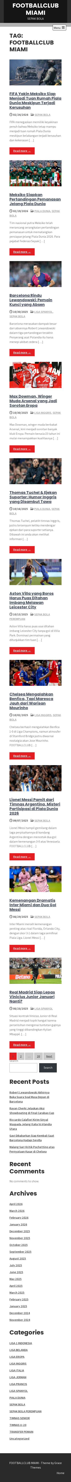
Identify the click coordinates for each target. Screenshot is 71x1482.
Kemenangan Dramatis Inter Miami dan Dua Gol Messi (32, 905)
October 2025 (18, 1245)
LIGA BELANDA (18, 1350)
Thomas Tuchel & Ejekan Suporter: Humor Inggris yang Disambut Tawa (33, 497)
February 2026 (18, 1218)
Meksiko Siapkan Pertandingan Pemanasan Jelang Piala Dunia (35, 199)
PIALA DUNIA (42, 211)
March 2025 (16, 1293)
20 (38, 1056)
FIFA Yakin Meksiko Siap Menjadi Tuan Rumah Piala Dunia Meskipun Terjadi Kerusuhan (35, 100)
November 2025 (19, 1238)
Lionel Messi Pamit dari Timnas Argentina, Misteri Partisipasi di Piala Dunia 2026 (34, 806)
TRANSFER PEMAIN (21, 1432)
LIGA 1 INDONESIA (20, 1343)
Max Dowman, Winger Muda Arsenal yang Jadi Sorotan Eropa (33, 401)
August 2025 (17, 1258)
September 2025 (20, 1252)
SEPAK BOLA (42, 115)
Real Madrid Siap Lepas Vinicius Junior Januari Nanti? (32, 997)
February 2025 (18, 1299)
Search (13, 1061)
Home (60, 1473)
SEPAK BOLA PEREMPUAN (25, 1411)
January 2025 (18, 1306)
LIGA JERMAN (17, 1377)
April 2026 (16, 1204)
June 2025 (16, 1272)
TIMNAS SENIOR (19, 1418)
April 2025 (16, 1286)
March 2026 (16, 1211)
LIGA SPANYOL (43, 312)
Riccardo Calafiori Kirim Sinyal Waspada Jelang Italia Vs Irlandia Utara (30, 1124)
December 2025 (19, 1231)
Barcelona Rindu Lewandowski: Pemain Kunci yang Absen (30, 300)
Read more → (22, 151)
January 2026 (18, 1224)
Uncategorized (19, 1439)
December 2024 (19, 1313)
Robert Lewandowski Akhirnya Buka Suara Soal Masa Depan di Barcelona (29, 1097)
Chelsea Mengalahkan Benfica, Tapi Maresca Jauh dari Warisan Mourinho (31, 700)
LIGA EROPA (16, 1357)
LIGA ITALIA (16, 1370)
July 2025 (15, 1265)
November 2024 (19, 1320)
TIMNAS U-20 (17, 1425)
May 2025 (15, 1279)
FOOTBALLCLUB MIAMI (35, 9)
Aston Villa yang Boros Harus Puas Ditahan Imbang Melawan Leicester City (31, 600)
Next (49, 1056)
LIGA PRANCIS (18, 1384)
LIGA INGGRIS (42, 413)
